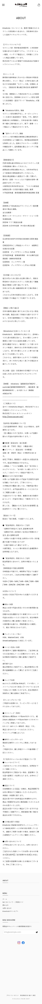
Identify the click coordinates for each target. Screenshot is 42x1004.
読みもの (6, 905)
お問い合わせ (7, 908)
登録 (36, 932)
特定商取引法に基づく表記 (27, 995)
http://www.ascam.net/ (13, 417)
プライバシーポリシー (13, 995)
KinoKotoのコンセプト (10, 911)
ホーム (5, 899)
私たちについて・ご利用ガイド (13, 902)
